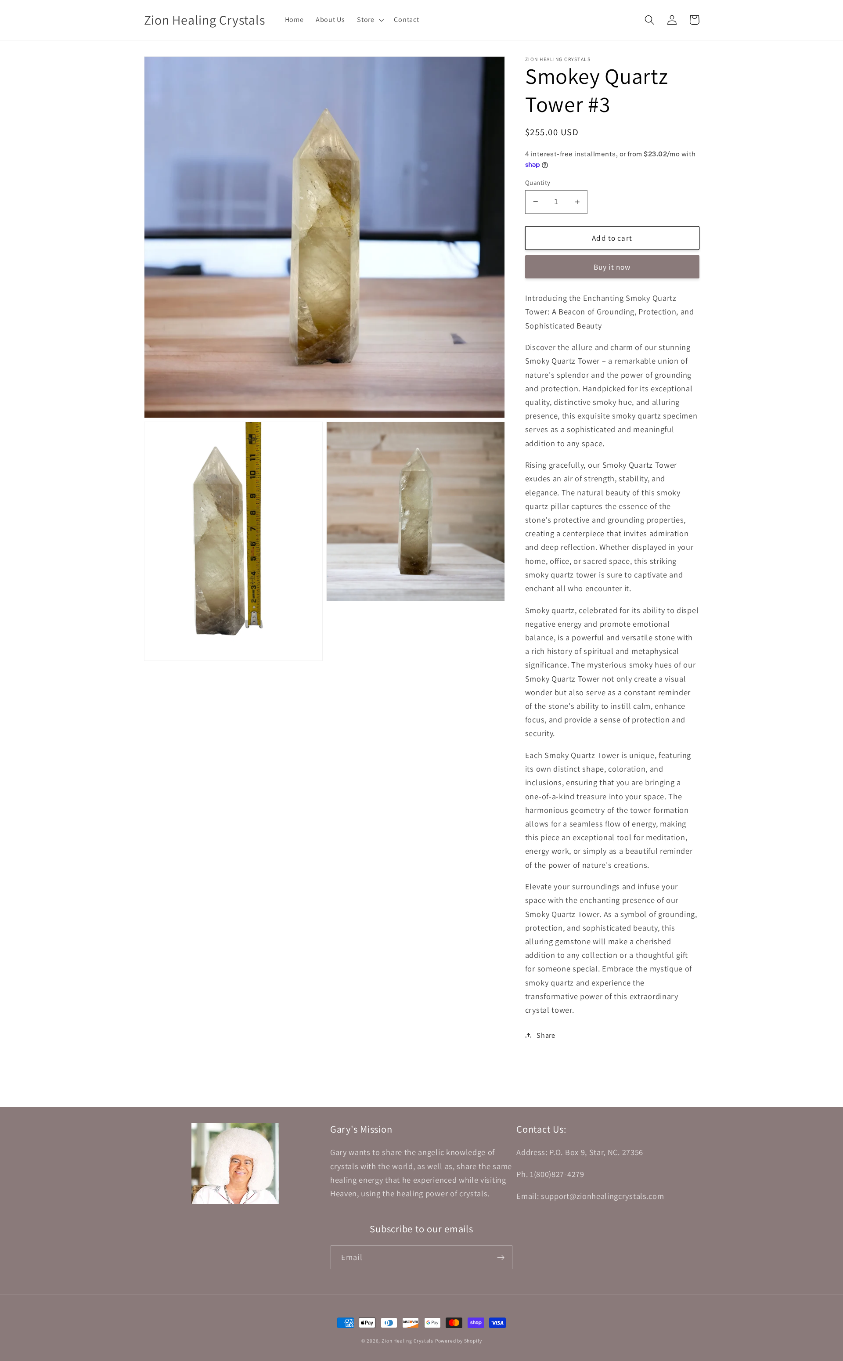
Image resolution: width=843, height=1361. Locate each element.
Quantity (538, 182)
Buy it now (612, 267)
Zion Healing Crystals (407, 1340)
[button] (369, 19)
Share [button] (546, 1035)
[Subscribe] (501, 1257)
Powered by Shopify (458, 1340)
